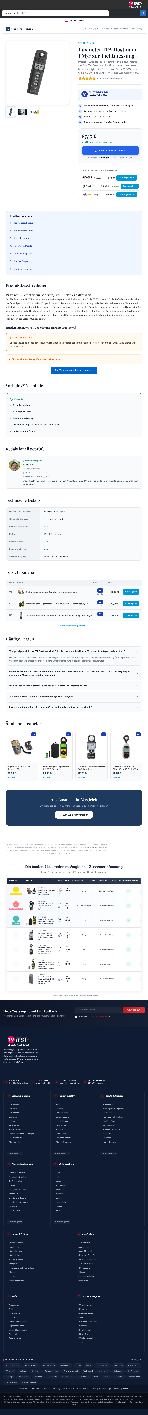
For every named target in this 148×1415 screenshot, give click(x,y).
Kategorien (77, 20)
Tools (81, 1318)
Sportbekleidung (62, 1121)
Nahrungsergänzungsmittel (114, 1109)
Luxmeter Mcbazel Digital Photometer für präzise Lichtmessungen (46, 907)
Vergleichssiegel (86, 1338)
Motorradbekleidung (87, 1260)
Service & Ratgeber (91, 1296)
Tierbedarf (107, 1138)
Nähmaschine (134, 1377)
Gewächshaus (83, 1377)
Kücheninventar (15, 1251)
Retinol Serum (49, 1366)
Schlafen (59, 1194)
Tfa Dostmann (86, 43)
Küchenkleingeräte (16, 1243)
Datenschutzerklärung (99, 1016)
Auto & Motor (88, 1234)
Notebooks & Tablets (17, 1177)
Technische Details (23, 246)
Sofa (96, 1377)
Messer (12, 1272)
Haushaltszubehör (16, 1247)
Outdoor (59, 1109)
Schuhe (12, 1318)
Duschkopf (119, 1377)
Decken (59, 1206)
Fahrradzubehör (62, 1113)
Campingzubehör (63, 1117)
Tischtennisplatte (29, 1382)
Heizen (12, 1121)
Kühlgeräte (13, 1264)
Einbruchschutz (15, 1138)
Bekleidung (13, 1309)
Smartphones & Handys (18, 1202)
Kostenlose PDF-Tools (88, 1322)
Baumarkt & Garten (21, 1095)
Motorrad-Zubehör (87, 1255)
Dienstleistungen (86, 1313)
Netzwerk (13, 1206)
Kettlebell (35, 1371)
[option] (11, 112)
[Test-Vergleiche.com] (17, 1041)
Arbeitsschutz (14, 1125)
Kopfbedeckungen (16, 1326)
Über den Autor (21, 238)
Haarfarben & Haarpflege (113, 1117)
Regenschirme (15, 1338)
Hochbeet (38, 1377)
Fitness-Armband (71, 1371)
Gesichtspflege (109, 1121)
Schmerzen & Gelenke (112, 1130)
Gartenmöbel (14, 1113)
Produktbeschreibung (24, 223)
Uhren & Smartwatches (18, 1330)
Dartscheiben (11, 1382)
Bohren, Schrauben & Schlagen (21, 1134)
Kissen (58, 1211)
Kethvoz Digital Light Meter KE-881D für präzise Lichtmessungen (57, 603)
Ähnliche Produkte (23, 269)
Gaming (12, 1186)
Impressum (23, 1389)
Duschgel (9, 1377)
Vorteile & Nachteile (23, 230)
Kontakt (126, 1389)
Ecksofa (106, 1377)
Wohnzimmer (61, 1181)
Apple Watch (88, 1371)
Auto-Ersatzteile (86, 1264)
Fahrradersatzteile (63, 1138)
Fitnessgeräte (61, 1130)
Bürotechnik (61, 1202)
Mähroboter (65, 1366)
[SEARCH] (143, 13)
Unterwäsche (14, 1313)
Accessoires (14, 1305)
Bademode (13, 1334)
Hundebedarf (108, 1105)
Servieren (13, 1276)
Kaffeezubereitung (16, 1280)
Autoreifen (83, 1280)
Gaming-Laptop (102, 1366)
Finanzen (83, 1309)
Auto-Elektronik (86, 1251)
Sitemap (82, 1343)
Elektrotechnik (15, 1130)
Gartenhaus (52, 1377)
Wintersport (61, 1134)
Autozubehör (84, 1243)
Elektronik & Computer (23, 1164)
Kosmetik (107, 1134)
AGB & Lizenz (68, 1389)
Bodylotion (118, 1371)
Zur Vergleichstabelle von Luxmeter (74, 370)
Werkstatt (13, 1109)
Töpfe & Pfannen (16, 1260)
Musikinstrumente (63, 1142)
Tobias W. (29, 464)
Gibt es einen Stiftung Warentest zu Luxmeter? (35, 359)
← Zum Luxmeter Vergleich (74, 814)
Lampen (59, 1198)
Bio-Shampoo (133, 1371)
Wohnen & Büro (66, 1164)
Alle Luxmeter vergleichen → (74, 625)
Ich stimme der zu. (94, 1016)
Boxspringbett (133, 1366)
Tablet (88, 1366)
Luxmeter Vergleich (90, 29)
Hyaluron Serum (31, 1366)
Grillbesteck (67, 1377)
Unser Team (84, 1334)
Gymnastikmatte (51, 1371)
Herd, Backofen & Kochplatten (21, 1268)
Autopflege (84, 1247)
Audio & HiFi (14, 1194)
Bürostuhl (10, 1371)
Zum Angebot (125, 177)
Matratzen (60, 1190)
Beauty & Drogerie (114, 1095)
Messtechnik (14, 1142)
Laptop (78, 1366)
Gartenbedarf (14, 1105)
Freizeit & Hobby (67, 1095)
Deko (58, 1177)
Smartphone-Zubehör (18, 1198)
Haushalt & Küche (20, 1234)
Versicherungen (85, 1305)
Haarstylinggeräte (110, 1142)
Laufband (22, 1371)
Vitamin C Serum (13, 1366)
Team (94, 1389)
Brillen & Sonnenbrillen (18, 1322)
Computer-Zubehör (17, 1173)
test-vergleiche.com (20, 28)
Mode (14, 1296)
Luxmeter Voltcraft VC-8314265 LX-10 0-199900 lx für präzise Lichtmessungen (46, 951)
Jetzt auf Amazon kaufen (112, 150)
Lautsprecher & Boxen (18, 1190)
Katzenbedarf (108, 1125)
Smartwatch (103, 1371)
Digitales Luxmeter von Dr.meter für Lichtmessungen (51, 592)
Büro (58, 1173)
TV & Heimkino (15, 1181)
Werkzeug (13, 1117)
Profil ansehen (43, 473)
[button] (74, 651)
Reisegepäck (61, 1125)
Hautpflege (107, 1113)
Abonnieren (133, 1010)
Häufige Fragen (21, 261)
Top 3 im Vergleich (23, 253)
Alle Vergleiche (136, 1360)
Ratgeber (83, 1326)
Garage (82, 1272)
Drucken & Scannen (17, 1211)
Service (117, 1389)
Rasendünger (23, 1377)
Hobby (58, 1105)
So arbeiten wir (91, 847)
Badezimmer (61, 1186)
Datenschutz (35, 1389)
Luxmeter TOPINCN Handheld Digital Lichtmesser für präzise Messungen (46, 980)
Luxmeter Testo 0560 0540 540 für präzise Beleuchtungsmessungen (59, 615)
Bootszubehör (85, 1268)
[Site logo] (135, 4)
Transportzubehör (86, 1276)
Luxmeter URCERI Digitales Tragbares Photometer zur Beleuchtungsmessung (46, 965)
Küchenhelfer (14, 1255)
